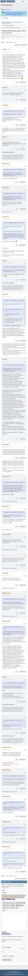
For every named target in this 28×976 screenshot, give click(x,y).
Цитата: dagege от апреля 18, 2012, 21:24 (14, 222)
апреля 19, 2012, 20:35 (6, 716)
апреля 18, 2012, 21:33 (6, 166)
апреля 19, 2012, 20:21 (6, 575)
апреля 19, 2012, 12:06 (6, 478)
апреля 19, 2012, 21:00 (6, 824)
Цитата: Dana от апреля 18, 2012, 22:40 (14, 512)
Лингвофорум (7, 5)
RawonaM (7, 796)
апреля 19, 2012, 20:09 (6, 555)
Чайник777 (7, 476)
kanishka (6, 444)
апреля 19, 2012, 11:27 (6, 361)
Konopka (6, 187)
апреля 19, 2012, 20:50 (6, 798)
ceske (5, 87)
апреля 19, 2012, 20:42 (6, 772)
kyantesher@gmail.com (11, 76)
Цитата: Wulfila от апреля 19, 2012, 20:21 (14, 599)
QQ (16, 82)
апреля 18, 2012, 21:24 (6, 107)
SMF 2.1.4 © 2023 (10, 972)
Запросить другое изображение (15, 936)
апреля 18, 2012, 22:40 (6, 263)
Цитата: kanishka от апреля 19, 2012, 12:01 (15, 482)
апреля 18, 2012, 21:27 (6, 139)
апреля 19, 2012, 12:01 (6, 446)
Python (6, 294)
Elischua (6, 217)
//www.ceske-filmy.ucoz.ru (15, 94)
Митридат (7, 621)
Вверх (2, 875)
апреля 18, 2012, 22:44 (6, 296)
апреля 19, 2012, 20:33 (6, 623)
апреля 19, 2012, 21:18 (6, 849)
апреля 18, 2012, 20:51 (6, 90)
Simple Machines (17, 972)
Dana (5, 137)
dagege (6, 105)
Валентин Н (7, 747)
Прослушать (4, 936)
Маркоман (7, 534)
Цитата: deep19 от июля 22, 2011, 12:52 (14, 111)
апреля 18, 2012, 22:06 (6, 219)
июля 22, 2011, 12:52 (6, 51)
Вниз (2, 42)
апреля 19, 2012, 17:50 (6, 508)
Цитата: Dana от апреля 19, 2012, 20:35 (14, 776)
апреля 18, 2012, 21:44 (6, 189)
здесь (24, 13)
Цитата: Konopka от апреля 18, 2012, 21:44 (15, 266)
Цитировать (22, 82)
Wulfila (6, 573)
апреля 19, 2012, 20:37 (6, 749)
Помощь (12, 971)
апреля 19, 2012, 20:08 (6, 536)
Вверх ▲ (16, 971)
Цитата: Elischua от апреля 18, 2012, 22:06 (14, 300)
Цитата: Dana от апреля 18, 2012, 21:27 (14, 169)
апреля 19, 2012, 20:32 (6, 595)
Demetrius (7, 163)
